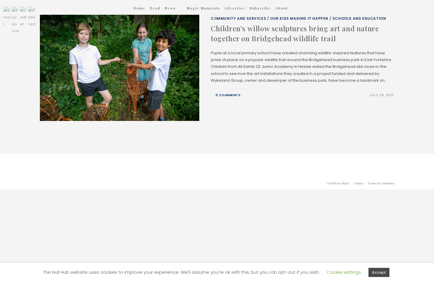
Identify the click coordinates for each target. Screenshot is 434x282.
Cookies (358, 183)
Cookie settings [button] (344, 272)
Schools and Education (359, 18)
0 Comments (228, 95)
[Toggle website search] (299, 8)
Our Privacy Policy (338, 183)
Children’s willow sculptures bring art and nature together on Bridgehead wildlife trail (295, 33)
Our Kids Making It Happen (299, 18)
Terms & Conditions (381, 183)
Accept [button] (379, 272)
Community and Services (238, 18)
